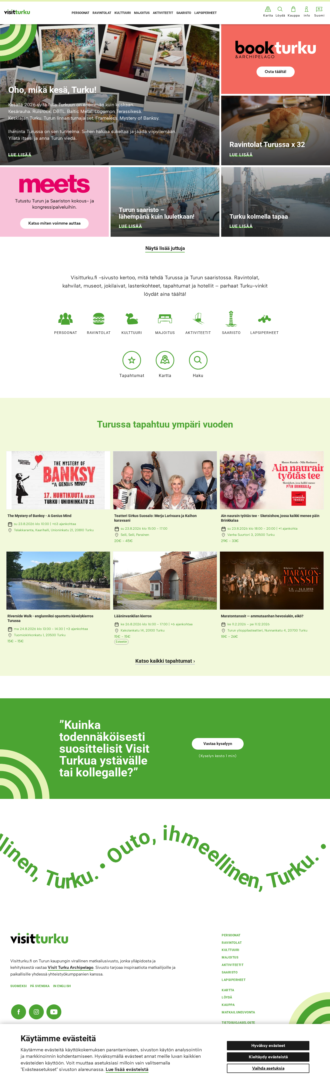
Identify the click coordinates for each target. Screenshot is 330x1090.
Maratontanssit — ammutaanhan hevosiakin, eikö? (262, 616)
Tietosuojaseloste (238, 1023)
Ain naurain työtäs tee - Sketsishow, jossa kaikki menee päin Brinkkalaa (270, 518)
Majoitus (165, 332)
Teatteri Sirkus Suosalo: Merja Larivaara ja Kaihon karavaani (155, 518)
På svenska (40, 986)
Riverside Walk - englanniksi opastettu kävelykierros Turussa (50, 618)
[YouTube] (53, 1011)
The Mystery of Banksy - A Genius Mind (39, 516)
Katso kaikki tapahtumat (163, 660)
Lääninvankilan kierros (133, 616)
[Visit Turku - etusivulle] (17, 12)
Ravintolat (99, 332)
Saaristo (231, 332)
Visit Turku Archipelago (70, 967)
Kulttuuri (131, 332)
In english (62, 986)
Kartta (165, 375)
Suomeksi (18, 986)
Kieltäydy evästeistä (268, 1056)
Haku (198, 375)
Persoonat (65, 332)
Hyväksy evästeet (268, 1045)
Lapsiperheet (264, 332)
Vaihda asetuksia (268, 1068)
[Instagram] (36, 1011)
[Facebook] (18, 1011)
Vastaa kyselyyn (217, 743)
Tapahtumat (131, 375)
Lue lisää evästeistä (127, 1069)
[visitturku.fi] (39, 942)
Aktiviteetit (198, 332)
